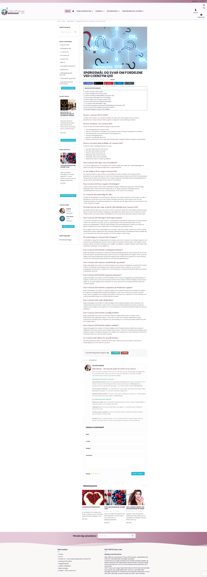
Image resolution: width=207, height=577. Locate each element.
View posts (69, 213)
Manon (68, 209)
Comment (89, 455)
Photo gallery (64, 236)
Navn (87, 434)
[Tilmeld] (133, 536)
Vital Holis (69, 216)
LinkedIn (119, 83)
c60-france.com (135, 384)
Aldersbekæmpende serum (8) (65, 74)
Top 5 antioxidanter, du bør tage (68, 166)
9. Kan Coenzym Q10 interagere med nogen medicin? (99, 107)
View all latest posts (68, 140)
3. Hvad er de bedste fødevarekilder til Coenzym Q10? (99, 95)
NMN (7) (63, 62)
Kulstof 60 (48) (65, 45)
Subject (88, 448)
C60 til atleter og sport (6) (68, 78)
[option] (68, 116)
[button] (84, 11)
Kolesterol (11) (64, 69)
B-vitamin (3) (64, 59)
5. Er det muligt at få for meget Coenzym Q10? (97, 99)
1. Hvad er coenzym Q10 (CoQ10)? (93, 92)
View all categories (68, 88)
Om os (60, 557)
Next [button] (78, 118)
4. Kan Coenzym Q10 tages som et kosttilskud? (97, 97)
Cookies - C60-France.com (67, 570)
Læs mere (63, 132)
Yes (116, 353)
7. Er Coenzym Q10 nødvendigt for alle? (95, 103)
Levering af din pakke (65, 561)
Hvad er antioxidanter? (91, 507)
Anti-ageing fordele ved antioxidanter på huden (135, 508)
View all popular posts (68, 195)
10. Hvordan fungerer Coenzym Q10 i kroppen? (97, 109)
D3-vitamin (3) (65, 55)
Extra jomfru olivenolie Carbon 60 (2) (66, 83)
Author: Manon (98, 366)
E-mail (88, 441)
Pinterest (109, 83)
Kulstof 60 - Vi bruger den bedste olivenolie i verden (67, 113)
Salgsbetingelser (63, 564)
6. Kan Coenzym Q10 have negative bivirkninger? (98, 101)
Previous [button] (58, 118)
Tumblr (129, 83)
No (125, 353)
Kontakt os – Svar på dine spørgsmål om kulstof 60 (74, 559)
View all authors (68, 226)
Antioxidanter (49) (66, 48)
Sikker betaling (63, 568)
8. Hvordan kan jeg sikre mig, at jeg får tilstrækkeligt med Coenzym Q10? (104, 105)
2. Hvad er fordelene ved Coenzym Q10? (95, 93)
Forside (60, 554)
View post (69, 221)
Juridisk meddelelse (64, 566)
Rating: (88, 474)
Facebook (89, 83)
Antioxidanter (93, 360)
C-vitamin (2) (64, 52)
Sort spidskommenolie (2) (68, 66)
